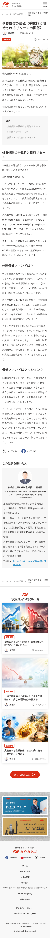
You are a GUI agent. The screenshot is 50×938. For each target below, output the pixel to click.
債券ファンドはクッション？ (21, 137)
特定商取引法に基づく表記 (25, 913)
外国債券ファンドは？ (18, 131)
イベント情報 (25, 871)
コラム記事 (18, 14)
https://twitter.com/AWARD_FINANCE (29, 563)
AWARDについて (25, 894)
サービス (25, 883)
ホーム (5, 14)
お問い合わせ (25, 899)
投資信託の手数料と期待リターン (23, 126)
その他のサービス (40, 888)
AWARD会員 (7, 888)
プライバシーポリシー (25, 908)
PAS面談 (16, 888)
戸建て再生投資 (27, 888)
